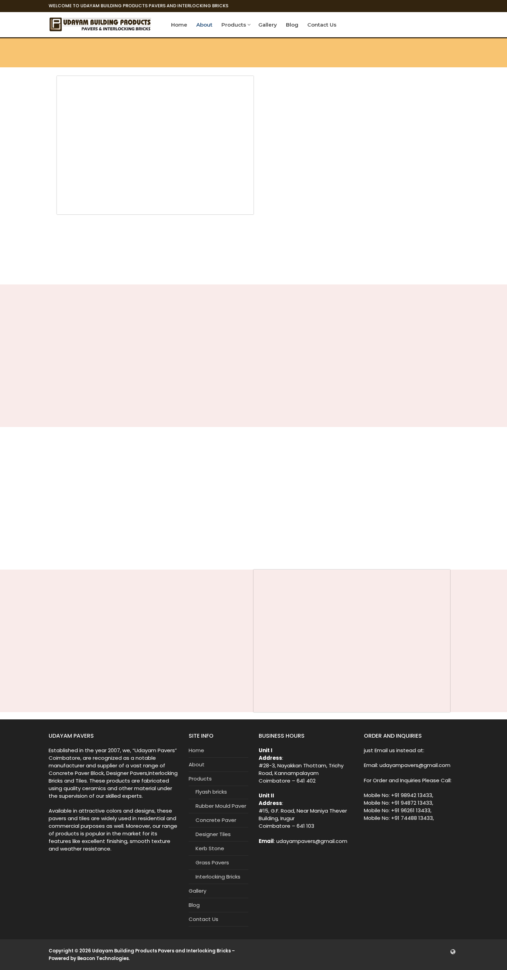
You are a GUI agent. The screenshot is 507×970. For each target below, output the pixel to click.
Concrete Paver (216, 820)
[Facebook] (432, 951)
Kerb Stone (210, 848)
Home (196, 750)
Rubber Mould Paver (221, 805)
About (197, 764)
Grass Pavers (212, 862)
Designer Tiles (213, 834)
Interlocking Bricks (218, 876)
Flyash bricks (211, 791)
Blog (194, 905)
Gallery (197, 890)
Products (200, 778)
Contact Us (203, 919)
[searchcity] (453, 951)
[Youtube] (442, 951)
